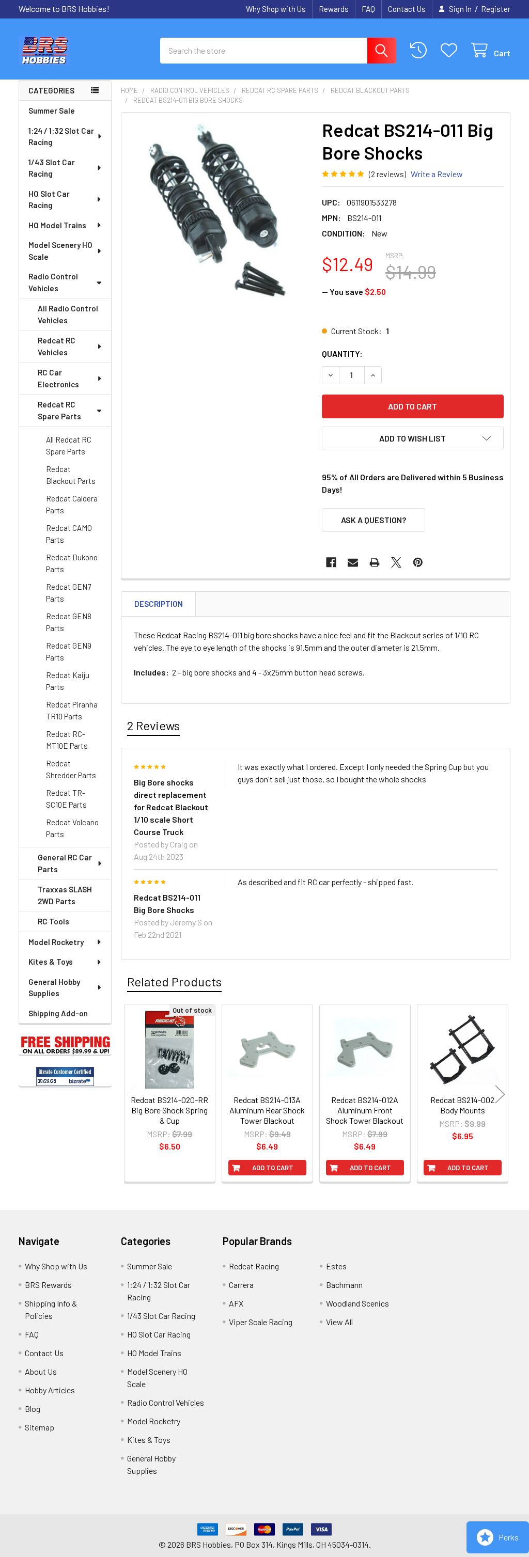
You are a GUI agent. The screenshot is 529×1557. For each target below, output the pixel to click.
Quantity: (342, 353)
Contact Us (407, 8)
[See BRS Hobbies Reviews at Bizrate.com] (65, 1076)
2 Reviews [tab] (153, 725)
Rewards (334, 8)
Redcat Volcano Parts (72, 828)
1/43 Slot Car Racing (51, 168)
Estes (336, 1266)
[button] (413, 438)
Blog (32, 1408)
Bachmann (344, 1284)
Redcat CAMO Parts (69, 533)
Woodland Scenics (357, 1303)
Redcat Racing (254, 1266)
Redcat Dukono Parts (72, 563)
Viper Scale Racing (260, 1322)
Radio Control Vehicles (53, 282)
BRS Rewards (48, 1284)
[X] (396, 562)
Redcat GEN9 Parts (68, 651)
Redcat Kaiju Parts (67, 680)
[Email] (353, 562)
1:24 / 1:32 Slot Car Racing (61, 136)
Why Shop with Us (276, 8)
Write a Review (437, 174)
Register (495, 8)
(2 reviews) (387, 174)
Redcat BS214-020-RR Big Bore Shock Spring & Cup (169, 1110)
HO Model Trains (57, 225)
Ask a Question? (373, 520)
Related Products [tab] (174, 981)
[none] (219, 210)
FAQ (368, 8)
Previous (131, 1094)
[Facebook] (331, 562)
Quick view (175, 1094)
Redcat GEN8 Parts (68, 622)
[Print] (374, 562)
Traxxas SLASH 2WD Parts (65, 895)
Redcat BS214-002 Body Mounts (462, 1105)
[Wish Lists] (451, 50)
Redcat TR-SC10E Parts (66, 798)
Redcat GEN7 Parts (68, 592)
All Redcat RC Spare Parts (68, 445)
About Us (41, 1371)
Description (158, 603)
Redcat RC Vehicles (56, 346)
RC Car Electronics (58, 378)
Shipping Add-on (58, 1013)
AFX (236, 1303)
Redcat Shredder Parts (71, 769)
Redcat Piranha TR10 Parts (72, 710)
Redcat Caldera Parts (72, 504)
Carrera (241, 1284)
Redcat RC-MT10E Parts (67, 739)
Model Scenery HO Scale (60, 250)
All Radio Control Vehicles (68, 314)
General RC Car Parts (65, 863)
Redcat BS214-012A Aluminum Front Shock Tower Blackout (364, 1110)
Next (500, 1094)
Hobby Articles (50, 1390)
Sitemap (39, 1427)
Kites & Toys (50, 961)
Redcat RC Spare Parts (59, 410)
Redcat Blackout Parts (71, 474)
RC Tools (53, 921)
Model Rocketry (56, 942)
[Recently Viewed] (421, 50)
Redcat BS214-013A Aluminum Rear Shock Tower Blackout (267, 1110)
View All (339, 1322)
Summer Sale (51, 110)
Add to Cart (272, 1167)
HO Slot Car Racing (49, 199)
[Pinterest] (418, 562)
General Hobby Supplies (54, 987)
